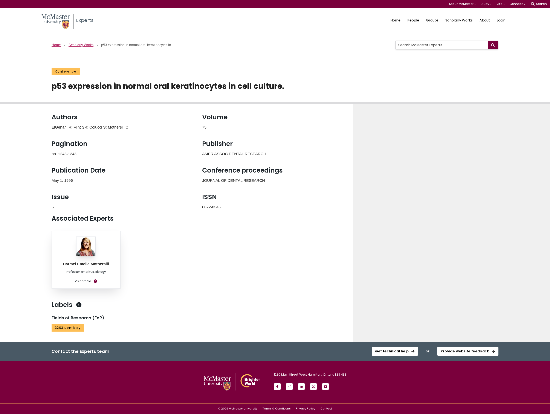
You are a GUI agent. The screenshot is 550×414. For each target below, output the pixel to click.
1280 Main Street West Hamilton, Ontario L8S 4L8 (310, 374)
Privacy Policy (305, 408)
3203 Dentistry (68, 328)
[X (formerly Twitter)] (313, 386)
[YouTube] (325, 386)
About (485, 20)
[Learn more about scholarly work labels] (78, 305)
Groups (432, 20)
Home (395, 20)
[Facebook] (277, 386)
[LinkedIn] (301, 386)
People (413, 20)
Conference (65, 71)
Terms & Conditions (277, 408)
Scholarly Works (459, 20)
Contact (326, 408)
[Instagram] (289, 386)
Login (501, 20)
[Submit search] (493, 45)
